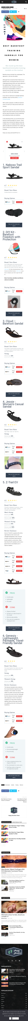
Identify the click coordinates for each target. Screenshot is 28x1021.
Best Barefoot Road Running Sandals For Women (22, 800)
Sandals (7, 7)
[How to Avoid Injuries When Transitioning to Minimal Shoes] (4, 927)
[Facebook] (8, 960)
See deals (19, 202)
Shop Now (14, 158)
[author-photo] (14, 813)
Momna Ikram (4, 918)
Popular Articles (5, 898)
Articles (3, 912)
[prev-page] (2, 845)
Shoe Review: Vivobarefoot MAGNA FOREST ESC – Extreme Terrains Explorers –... (17, 888)
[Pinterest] (15, 960)
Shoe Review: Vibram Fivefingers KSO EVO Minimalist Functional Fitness (13, 870)
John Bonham (3, 872)
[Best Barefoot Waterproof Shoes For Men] (4, 978)
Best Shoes (7, 5)
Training (16, 784)
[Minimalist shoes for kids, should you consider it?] (14, 907)
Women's (11, 7)
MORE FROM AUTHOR (17, 822)
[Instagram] (12, 960)
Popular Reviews (5, 852)
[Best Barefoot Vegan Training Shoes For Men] (4, 827)
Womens (21, 784)
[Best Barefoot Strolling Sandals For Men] (4, 840)
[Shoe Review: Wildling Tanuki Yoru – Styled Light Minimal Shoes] (4, 882)
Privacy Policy (15, 1018)
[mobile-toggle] (2, 2)
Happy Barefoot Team (7, 8)
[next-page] (4, 845)
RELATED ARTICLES (6, 822)
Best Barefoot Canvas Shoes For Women (6, 799)
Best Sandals (7, 784)
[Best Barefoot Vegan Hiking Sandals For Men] (4, 833)
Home (2, 5)
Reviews (3, 867)
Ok (10, 1018)
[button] (26, 2)
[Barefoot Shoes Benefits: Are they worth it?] (4, 934)
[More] (18, 11)
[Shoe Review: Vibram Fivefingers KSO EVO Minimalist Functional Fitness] (14, 861)
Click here (6, 269)
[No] (26, 1015)
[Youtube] (19, 960)
